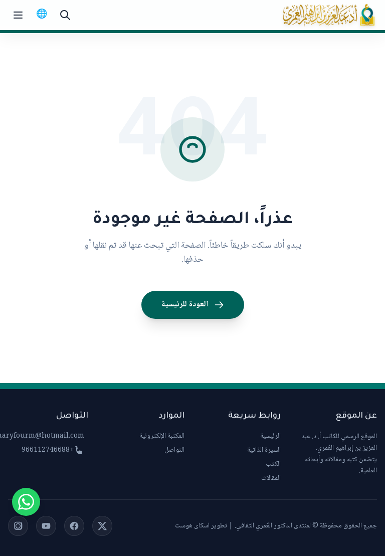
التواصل (174, 450)
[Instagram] (18, 526)
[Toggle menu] (18, 15)
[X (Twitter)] (102, 526)
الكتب (273, 464)
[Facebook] (74, 526)
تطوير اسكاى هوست (201, 526)
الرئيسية (270, 436)
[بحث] (65, 15)
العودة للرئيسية (184, 304)
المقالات (271, 478)
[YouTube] (46, 526)
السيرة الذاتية (264, 450)
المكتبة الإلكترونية (161, 436)
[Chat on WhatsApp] (26, 502)
